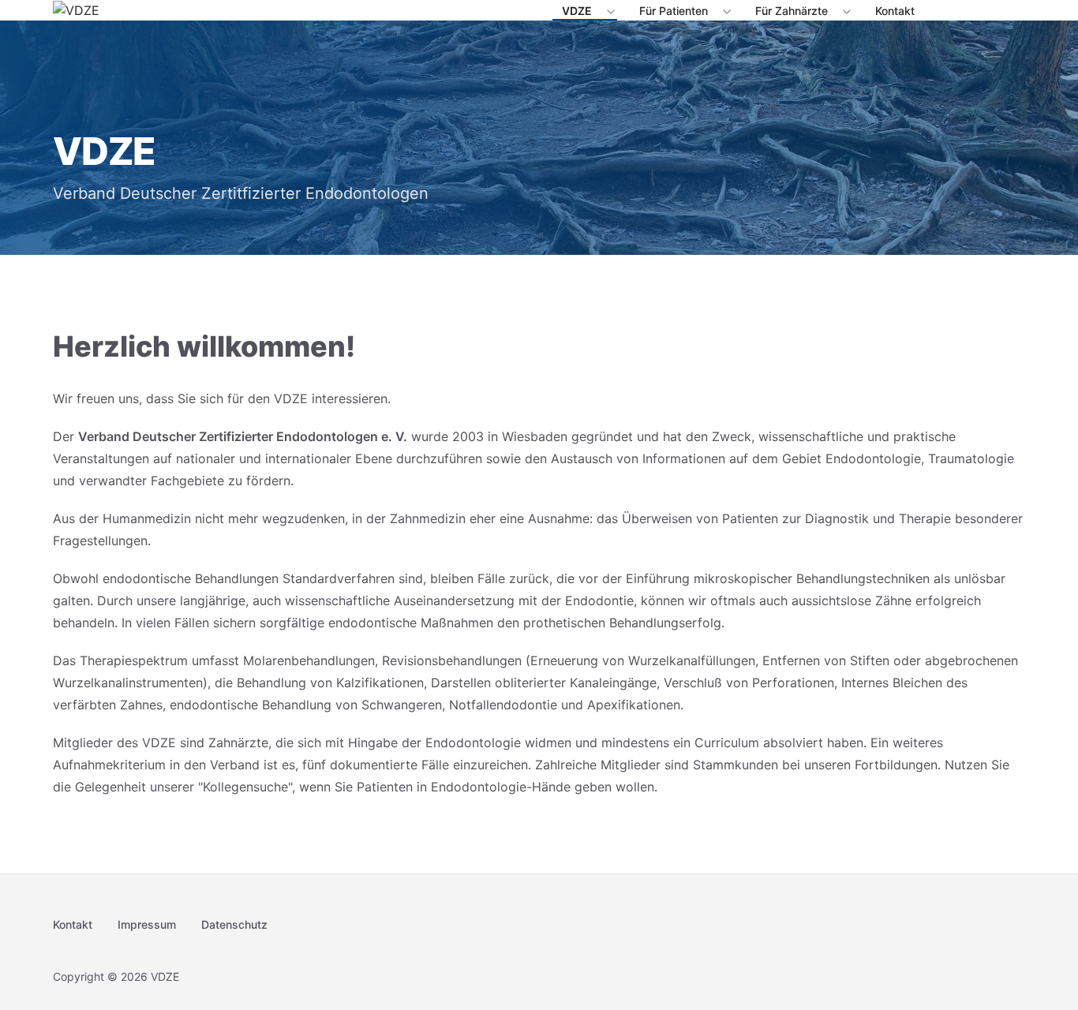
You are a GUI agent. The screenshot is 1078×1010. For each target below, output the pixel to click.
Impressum (147, 924)
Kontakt (895, 10)
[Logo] (76, 10)
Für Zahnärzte (791, 10)
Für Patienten (673, 10)
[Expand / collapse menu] (609, 11)
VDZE (577, 10)
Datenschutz (234, 924)
